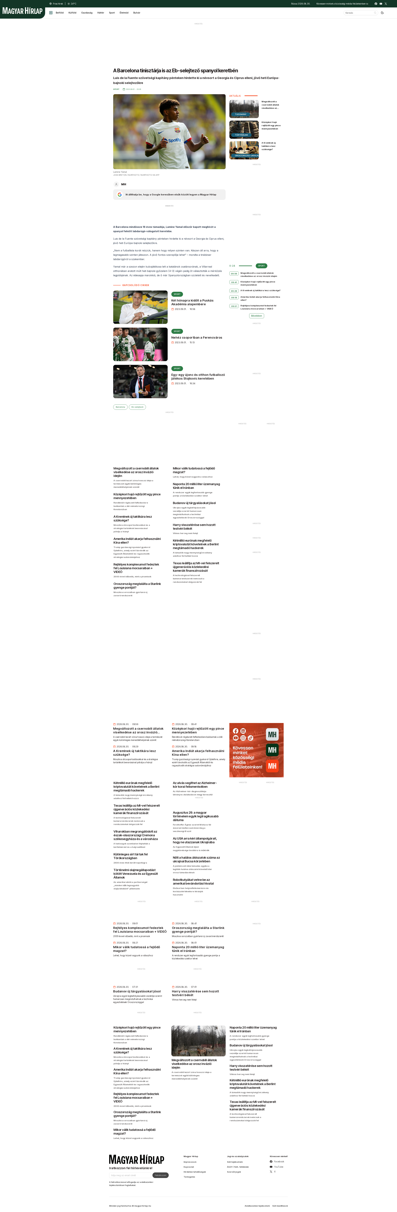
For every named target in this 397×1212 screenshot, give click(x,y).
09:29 (234, 291)
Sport (112, 12)
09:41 (234, 282)
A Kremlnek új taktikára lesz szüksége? (269, 146)
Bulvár (136, 12)
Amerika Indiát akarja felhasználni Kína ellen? (260, 298)
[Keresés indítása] (375, 12)
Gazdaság (86, 12)
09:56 (234, 273)
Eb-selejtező (137, 407)
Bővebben (256, 315)
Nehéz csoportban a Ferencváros (196, 337)
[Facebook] (376, 3)
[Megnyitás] (50, 12)
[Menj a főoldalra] (22, 10)
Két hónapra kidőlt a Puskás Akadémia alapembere (192, 302)
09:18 (234, 297)
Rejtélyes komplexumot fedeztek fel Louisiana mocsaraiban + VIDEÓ (258, 307)
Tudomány (240, 114)
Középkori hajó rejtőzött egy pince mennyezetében (271, 125)
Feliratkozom (160, 1175)
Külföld (72, 12)
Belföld (60, 12)
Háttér (100, 12)
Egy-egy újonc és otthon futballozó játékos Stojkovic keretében (198, 376)
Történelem (241, 135)
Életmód (124, 12)
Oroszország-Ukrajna (247, 155)
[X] (386, 3)
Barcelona (120, 407)
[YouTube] (381, 3)
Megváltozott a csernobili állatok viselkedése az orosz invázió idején (272, 106)
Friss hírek (58, 3)
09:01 (234, 306)
